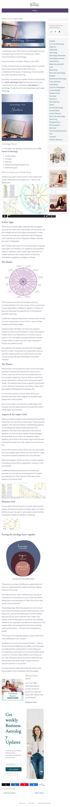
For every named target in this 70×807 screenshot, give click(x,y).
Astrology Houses (56, 58)
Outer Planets (55, 113)
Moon (51, 105)
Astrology (12, 789)
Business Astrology (57, 73)
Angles (52, 41)
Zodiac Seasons (56, 140)
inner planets (55, 82)
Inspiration (53, 84)
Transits (52, 137)
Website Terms (22, 803)
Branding (53, 70)
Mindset (52, 96)
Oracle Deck (54, 111)
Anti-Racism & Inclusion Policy (44, 803)
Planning (53, 119)
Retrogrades (54, 125)
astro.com (6, 183)
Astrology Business (57, 55)
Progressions (54, 122)
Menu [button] (35, 10)
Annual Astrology (56, 44)
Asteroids (53, 50)
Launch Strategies (57, 87)
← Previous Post (8, 793)
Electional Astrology (57, 79)
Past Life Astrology (57, 116)
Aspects (52, 47)
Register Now (31, 702)
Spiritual (52, 128)
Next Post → (40, 793)
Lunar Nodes (54, 90)
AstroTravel (54, 61)
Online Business (56, 108)
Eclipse (52, 76)
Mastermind (54, 93)
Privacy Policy (31, 803)
